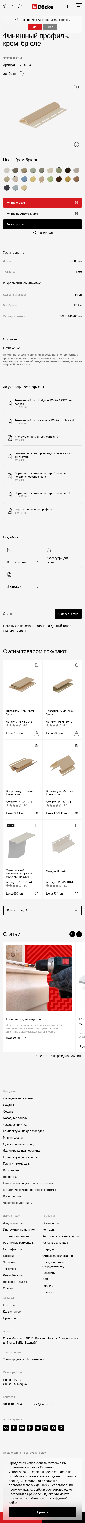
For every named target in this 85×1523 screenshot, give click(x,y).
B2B (45, 1279)
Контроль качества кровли (60, 1236)
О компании (50, 1223)
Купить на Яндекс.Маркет (23, 213)
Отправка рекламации (57, 1255)
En (68, 6)
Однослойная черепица (19, 1144)
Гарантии (9, 1255)
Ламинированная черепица (21, 1150)
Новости (48, 1292)
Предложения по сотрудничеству (53, 1264)
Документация (13, 1223)
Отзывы (48, 1286)
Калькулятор (12, 1311)
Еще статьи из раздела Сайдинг (58, 1056)
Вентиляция (11, 1170)
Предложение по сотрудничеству (24, 1452)
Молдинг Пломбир (56, 871)
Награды (48, 1249)
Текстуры (9, 1268)
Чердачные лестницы (18, 1202)
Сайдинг (8, 1105)
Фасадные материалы (18, 1098)
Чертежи (9, 1262)
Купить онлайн (16, 202)
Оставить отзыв (68, 613)
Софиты (8, 1111)
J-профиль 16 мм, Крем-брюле (60, 712)
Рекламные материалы (18, 1242)
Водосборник (12, 1196)
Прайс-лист (11, 1318)
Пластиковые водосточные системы (28, 1183)
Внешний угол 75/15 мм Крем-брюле (59, 793)
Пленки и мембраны (16, 1163)
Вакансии (48, 1273)
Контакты (48, 1229)
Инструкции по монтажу (19, 1229)
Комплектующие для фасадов (23, 1131)
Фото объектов (13, 1275)
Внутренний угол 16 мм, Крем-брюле (20, 793)
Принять (42, 1512)
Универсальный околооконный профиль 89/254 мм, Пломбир (19, 873)
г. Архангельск (34, 1359)
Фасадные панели (15, 1118)
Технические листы (16, 1236)
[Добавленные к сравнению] (12, 6)
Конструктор (11, 1305)
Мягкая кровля (13, 1137)
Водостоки (10, 1176)
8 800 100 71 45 (13, 1404)
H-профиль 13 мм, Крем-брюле (20, 712)
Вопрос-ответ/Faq (15, 1281)
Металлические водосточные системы (29, 1189)
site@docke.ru (42, 1404)
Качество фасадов (55, 1242)
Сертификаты (12, 1249)
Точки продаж (16, 224)
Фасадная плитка (14, 1124)
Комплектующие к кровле (20, 1157)
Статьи (8, 1288)
